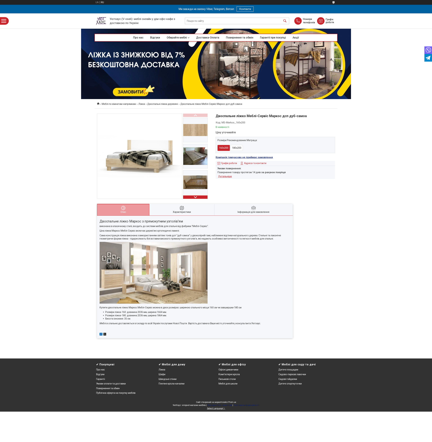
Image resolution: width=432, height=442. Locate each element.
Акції (296, 37)
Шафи (162, 374)
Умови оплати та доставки (111, 383)
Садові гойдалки (287, 379)
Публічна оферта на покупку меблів (116, 393)
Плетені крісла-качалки (171, 383)
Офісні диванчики (228, 369)
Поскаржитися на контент (219, 405)
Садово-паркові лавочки (292, 374)
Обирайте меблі (177, 37)
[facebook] (101, 334)
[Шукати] (285, 21)
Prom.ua (232, 402)
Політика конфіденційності (246, 405)
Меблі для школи (228, 383)
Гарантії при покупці (273, 37)
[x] (104, 334)
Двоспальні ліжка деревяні (162, 104)
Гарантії (100, 379)
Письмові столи (227, 379)
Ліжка (141, 104)
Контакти (245, 9)
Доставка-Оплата (207, 37)
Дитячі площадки (288, 369)
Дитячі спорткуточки (290, 383)
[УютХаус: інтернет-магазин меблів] (101, 21)
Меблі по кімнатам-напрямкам (119, 104)
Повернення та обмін (239, 37)
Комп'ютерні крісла (229, 374)
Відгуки (155, 37)
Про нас (138, 37)
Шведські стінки (168, 379)
